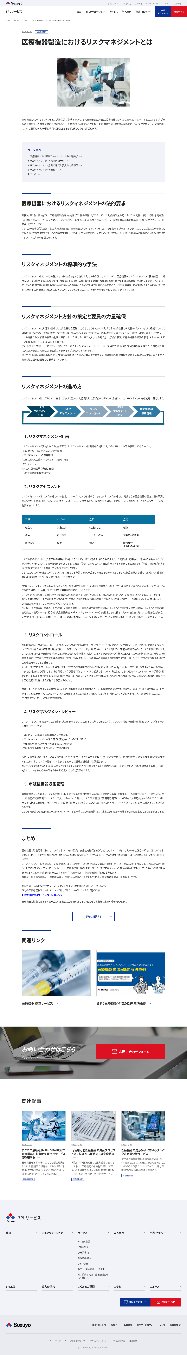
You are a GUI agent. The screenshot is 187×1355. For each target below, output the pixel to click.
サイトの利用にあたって (75, 1341)
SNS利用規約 (119, 1341)
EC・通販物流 (84, 1241)
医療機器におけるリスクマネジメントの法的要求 (54, 156)
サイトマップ (55, 1341)
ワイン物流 (83, 1263)
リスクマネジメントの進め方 (44, 169)
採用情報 (174, 1325)
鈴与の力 (115, 1325)
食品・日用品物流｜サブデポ (91, 1269)
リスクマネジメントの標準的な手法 (47, 160)
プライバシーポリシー (99, 1341)
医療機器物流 (84, 1257)
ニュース (161, 1325)
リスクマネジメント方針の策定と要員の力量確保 (54, 165)
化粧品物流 (83, 1246)
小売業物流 (83, 1252)
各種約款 (133, 1341)
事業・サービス (99, 1325)
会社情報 (128, 1325)
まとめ (33, 174)
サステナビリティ (145, 1325)
